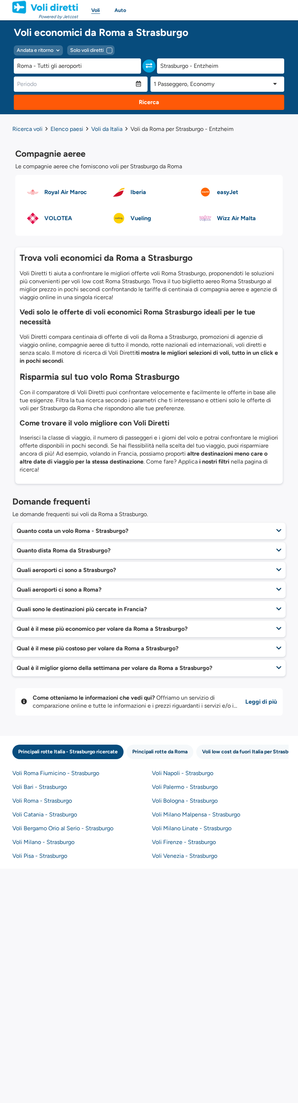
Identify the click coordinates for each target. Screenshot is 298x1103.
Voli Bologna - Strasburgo (185, 800)
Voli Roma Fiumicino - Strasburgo (55, 773)
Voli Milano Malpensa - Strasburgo (196, 814)
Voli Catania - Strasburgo (44, 814)
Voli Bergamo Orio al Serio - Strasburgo (62, 828)
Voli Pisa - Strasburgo (39, 855)
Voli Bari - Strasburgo (39, 786)
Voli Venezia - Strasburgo (184, 855)
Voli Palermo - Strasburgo (185, 786)
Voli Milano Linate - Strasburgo (191, 828)
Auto (120, 10)
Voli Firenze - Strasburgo (184, 842)
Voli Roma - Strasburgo (42, 800)
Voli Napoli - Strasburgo (182, 773)
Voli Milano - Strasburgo (43, 842)
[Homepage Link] (45, 7)
